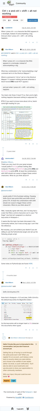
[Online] (3, 49)
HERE (30, 263)
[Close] (36, 344)
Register (6, 380)
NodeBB (18, 397)
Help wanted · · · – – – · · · (10, 17)
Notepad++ (29, 392)
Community (21, 3)
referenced (21, 338)
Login (13, 380)
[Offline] (3, 28)
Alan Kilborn (9, 49)
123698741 (8, 28)
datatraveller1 (9, 158)
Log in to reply (32, 20)
